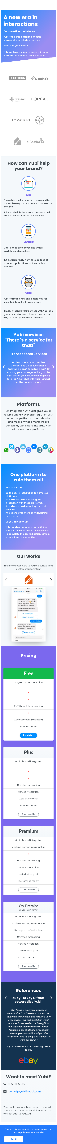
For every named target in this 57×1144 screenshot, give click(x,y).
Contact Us (28, 814)
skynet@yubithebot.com (25, 1091)
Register (28, 735)
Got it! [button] (14, 1139)
